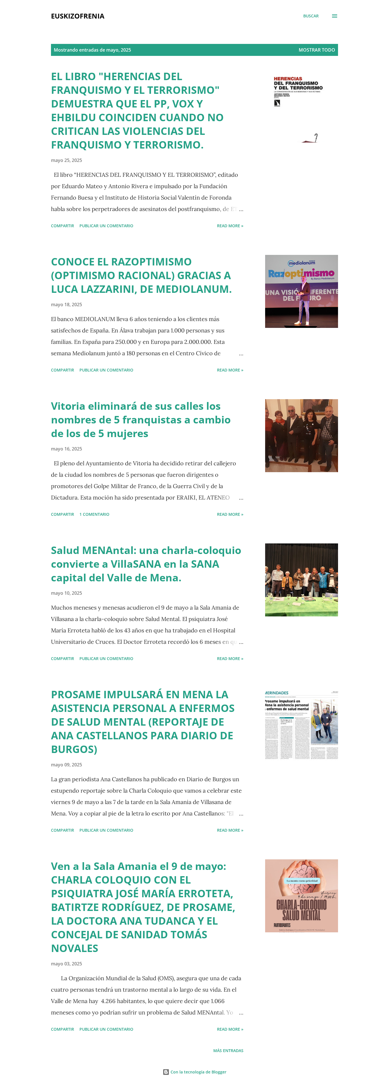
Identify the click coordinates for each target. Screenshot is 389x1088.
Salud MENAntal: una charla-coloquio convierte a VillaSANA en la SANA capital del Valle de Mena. (146, 563)
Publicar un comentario (106, 225)
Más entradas (228, 1050)
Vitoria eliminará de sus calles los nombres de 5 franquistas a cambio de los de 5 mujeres (141, 419)
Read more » (230, 225)
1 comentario (94, 514)
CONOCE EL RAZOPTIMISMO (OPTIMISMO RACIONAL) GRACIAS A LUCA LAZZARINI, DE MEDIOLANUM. (141, 275)
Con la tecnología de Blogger (197, 1072)
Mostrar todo (317, 50)
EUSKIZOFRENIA (78, 16)
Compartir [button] (62, 225)
